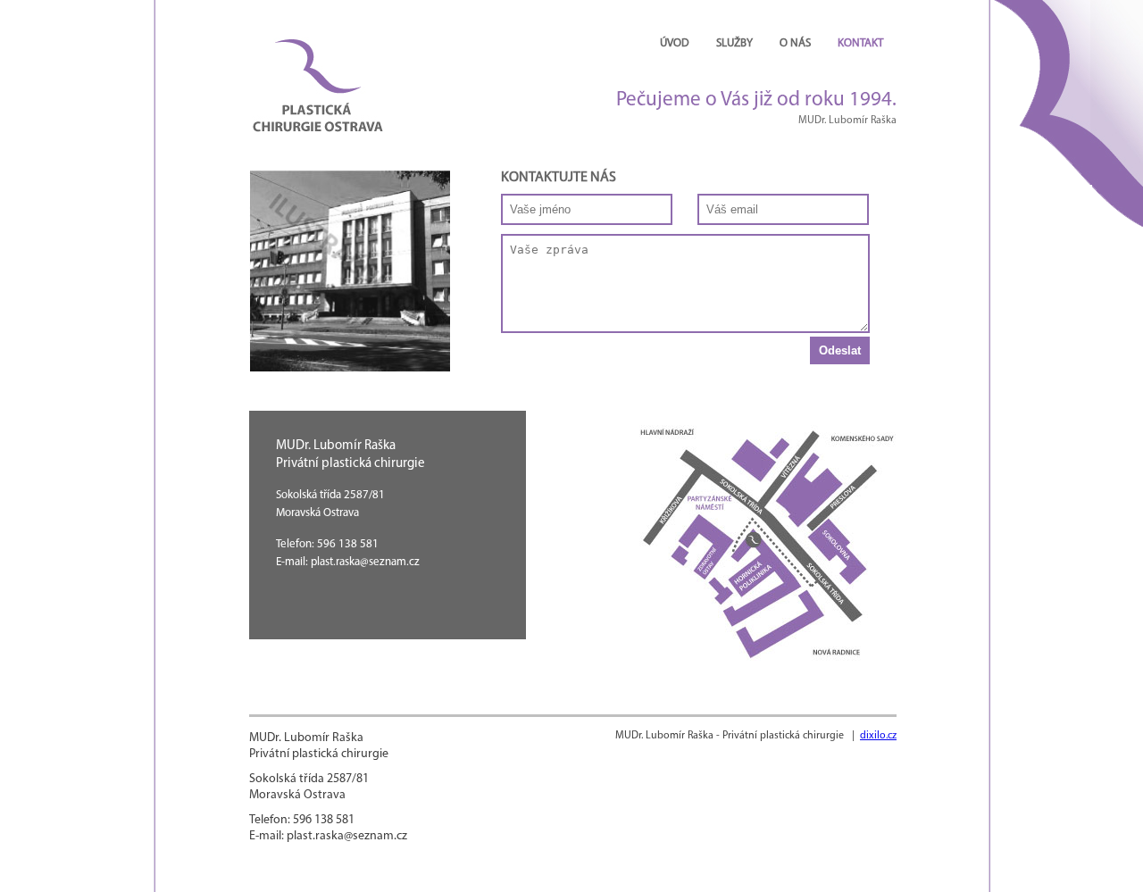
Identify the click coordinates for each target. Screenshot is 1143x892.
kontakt (860, 43)
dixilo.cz (878, 735)
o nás (795, 43)
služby (734, 43)
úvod (674, 43)
